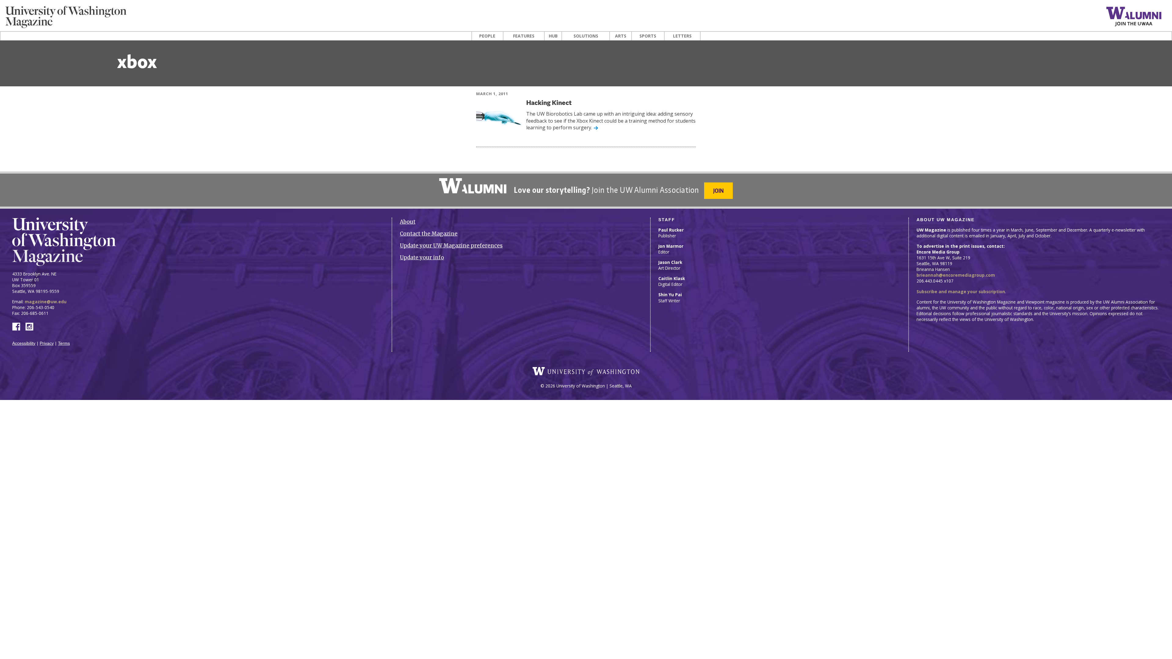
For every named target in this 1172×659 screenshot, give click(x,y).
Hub (553, 36)
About (407, 221)
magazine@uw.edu (46, 301)
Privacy (47, 343)
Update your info (422, 257)
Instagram (31, 326)
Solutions (585, 36)
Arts (620, 36)
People (487, 36)
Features (523, 36)
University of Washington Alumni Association (472, 185)
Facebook (18, 326)
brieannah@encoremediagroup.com (956, 275)
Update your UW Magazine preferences (451, 245)
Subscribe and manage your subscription (961, 291)
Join (718, 190)
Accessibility (23, 343)
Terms (64, 343)
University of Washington (586, 371)
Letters (682, 36)
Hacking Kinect (549, 103)
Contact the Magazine (429, 233)
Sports (647, 36)
